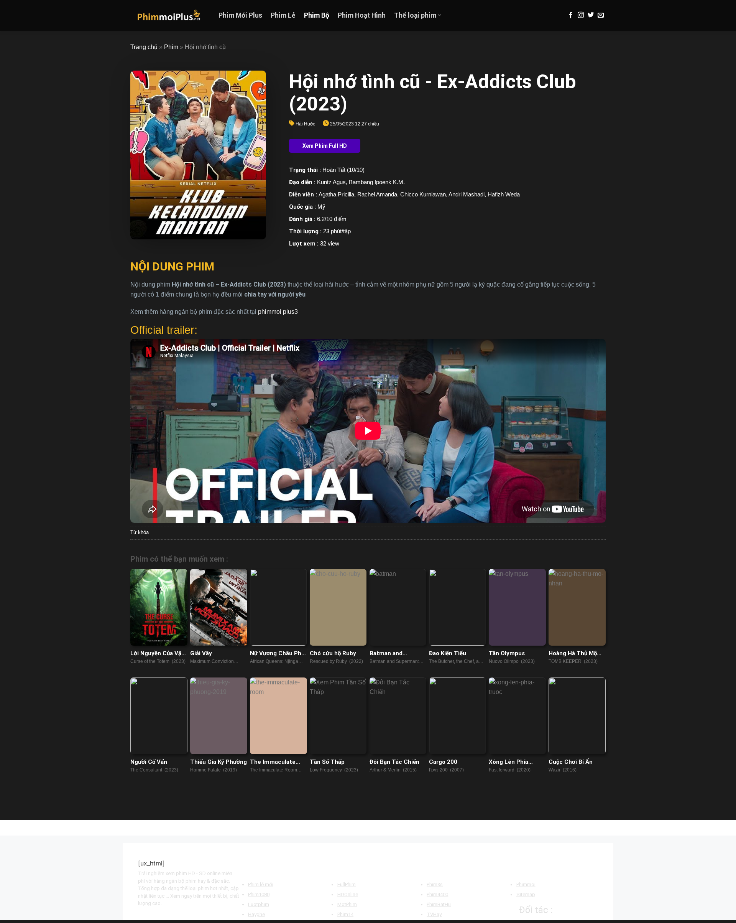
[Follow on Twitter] (591, 15)
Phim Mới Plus (240, 15)
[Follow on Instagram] (581, 15)
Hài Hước (305, 124)
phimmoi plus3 (278, 311)
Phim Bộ (316, 15)
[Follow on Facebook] (571, 15)
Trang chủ (144, 47)
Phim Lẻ (283, 15)
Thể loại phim (415, 15)
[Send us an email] (601, 15)
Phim (171, 47)
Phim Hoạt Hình (362, 15)
